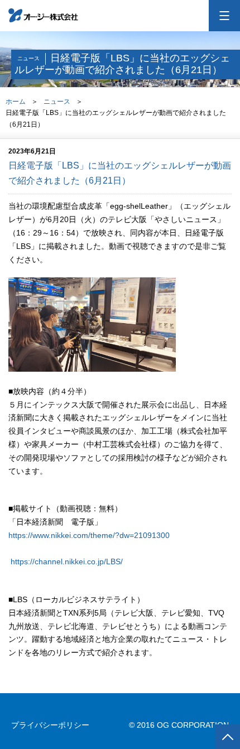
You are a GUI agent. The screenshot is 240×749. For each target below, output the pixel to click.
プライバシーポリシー (50, 725)
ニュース (57, 101)
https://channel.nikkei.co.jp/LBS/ (67, 561)
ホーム (16, 101)
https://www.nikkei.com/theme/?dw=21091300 (89, 535)
